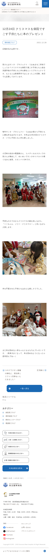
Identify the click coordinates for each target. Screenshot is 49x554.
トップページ (5, 9)
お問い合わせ (26, 527)
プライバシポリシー (28, 531)
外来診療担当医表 (15, 468)
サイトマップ (26, 524)
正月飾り (40, 370)
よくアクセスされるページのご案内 (16, 551)
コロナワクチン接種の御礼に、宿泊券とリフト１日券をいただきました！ (13, 374)
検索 (37, 4)
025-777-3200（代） (13, 504)
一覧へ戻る (24, 388)
